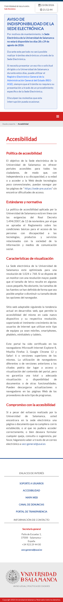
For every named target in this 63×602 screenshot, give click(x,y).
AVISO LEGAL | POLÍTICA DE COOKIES (31, 586)
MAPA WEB (32, 497)
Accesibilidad (31, 490)
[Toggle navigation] (58, 116)
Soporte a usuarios (32, 483)
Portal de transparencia (31, 511)
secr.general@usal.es (34, 443)
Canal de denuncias (31, 504)
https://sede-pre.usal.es (38, 188)
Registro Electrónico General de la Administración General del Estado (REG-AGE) (29, 80)
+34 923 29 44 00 (31, 544)
